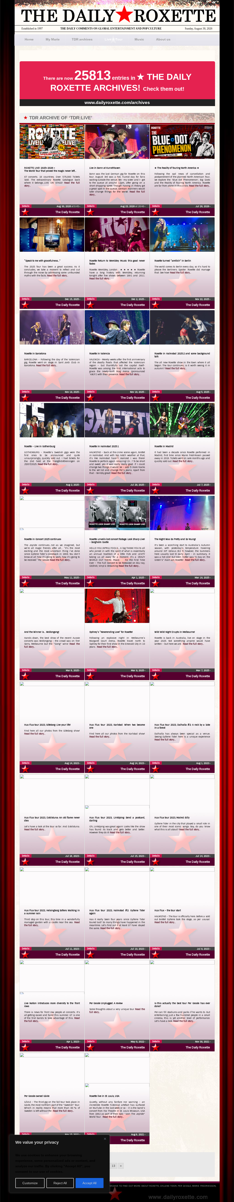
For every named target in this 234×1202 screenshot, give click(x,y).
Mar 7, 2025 (203, 670)
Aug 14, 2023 (72, 763)
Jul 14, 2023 (203, 856)
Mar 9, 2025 (73, 670)
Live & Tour (113, 39)
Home (29, 39)
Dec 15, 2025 (72, 299)
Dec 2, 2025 (138, 299)
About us (163, 39)
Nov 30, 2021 (202, 1041)
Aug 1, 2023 (203, 763)
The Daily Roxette (68, 212)
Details (25, 206)
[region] (59, 1164)
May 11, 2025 (72, 577)
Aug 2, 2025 (73, 484)
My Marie (53, 39)
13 (113, 1166)
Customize (30, 1183)
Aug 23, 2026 (127, 206)
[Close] (105, 1138)
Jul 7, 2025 (203, 484)
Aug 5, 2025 (203, 391)
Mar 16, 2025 (202, 577)
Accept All (89, 1183)
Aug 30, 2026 (64, 206)
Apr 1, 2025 (138, 577)
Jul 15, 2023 (137, 856)
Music (139, 39)
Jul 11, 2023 (72, 948)
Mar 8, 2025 (138, 670)
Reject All (60, 1183)
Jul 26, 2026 (203, 206)
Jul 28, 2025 (137, 484)
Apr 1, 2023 (73, 1041)
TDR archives (82, 39)
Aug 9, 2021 (138, 1134)
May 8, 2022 (138, 1041)
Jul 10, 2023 (137, 948)
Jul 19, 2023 (72, 856)
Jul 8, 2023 (203, 948)
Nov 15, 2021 (72, 1134)
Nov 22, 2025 (202, 299)
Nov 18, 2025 (72, 391)
